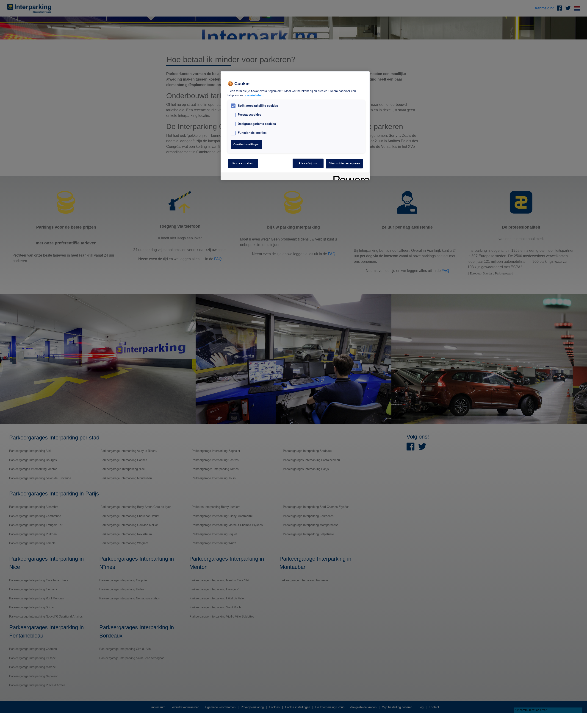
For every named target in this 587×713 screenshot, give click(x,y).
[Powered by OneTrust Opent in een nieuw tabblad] (349, 177)
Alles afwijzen (308, 163)
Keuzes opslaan (243, 163)
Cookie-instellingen (246, 144)
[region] (295, 125)
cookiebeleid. (254, 95)
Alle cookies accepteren (344, 163)
